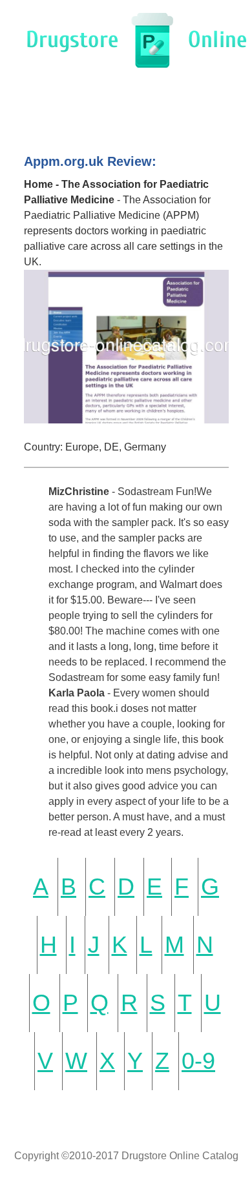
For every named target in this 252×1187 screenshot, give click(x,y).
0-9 (198, 1061)
